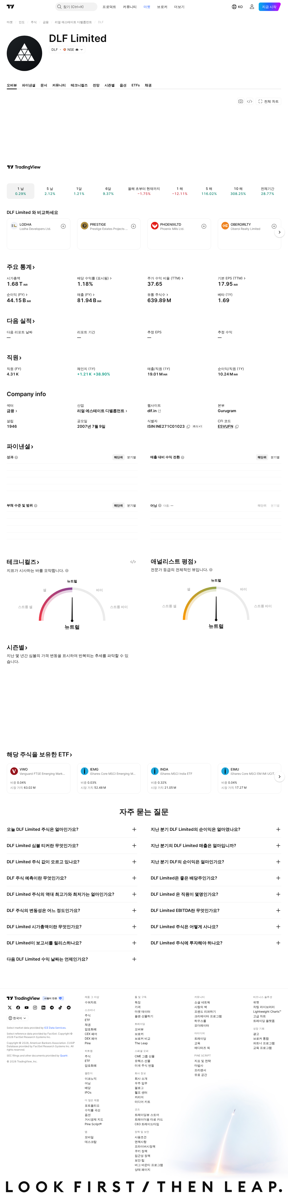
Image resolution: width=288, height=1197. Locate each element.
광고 (256, 1034)
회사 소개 (141, 1078)
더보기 (179, 7)
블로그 (139, 1088)
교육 (197, 1043)
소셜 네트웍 (202, 1002)
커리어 (139, 1097)
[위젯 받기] (249, 101)
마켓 (147, 7)
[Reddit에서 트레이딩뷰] (69, 1008)
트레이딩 (200, 1038)
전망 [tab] (96, 85)
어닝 (88, 1083)
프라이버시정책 (145, 1146)
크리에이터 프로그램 (208, 1016)
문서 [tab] (43, 85)
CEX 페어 (91, 1034)
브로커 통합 (261, 1038)
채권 (88, 1024)
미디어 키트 (142, 1101)
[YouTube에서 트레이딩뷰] (27, 1008)
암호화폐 (91, 1029)
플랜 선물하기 (144, 1016)
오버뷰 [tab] (12, 85)
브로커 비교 (142, 1038)
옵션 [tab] (123, 85)
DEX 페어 (91, 1038)
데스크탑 (91, 1141)
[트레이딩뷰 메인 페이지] (10, 7)
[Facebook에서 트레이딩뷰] (18, 1008)
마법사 (198, 1065)
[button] (119, 7)
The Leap (141, 1043)
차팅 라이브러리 (264, 1007)
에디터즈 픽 (202, 1048)
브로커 (162, 7)
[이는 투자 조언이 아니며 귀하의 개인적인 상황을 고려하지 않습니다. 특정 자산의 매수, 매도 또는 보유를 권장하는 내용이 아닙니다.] (67, 570)
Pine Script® (93, 1124)
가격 (138, 1007)
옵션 (88, 1115)
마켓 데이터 (142, 1011)
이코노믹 (91, 1078)
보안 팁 (139, 1160)
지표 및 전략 (202, 1061)
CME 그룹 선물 (145, 1056)
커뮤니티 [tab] (59, 85)
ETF (87, 1020)
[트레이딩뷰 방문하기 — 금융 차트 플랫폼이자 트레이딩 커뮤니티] (24, 167)
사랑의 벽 (200, 1007)
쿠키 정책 (141, 1151)
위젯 (256, 1002)
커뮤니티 (130, 7)
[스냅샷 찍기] (240, 101)
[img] (77, 49)
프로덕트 (109, 7)
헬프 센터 (141, 1092)
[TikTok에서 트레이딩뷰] (60, 1008)
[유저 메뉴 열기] (252, 7)
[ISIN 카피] (188, 427)
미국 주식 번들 (144, 1065)
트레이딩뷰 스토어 (147, 1115)
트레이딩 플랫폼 (264, 1021)
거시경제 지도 (94, 1119)
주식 (88, 1015)
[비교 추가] (63, 226)
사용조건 (141, 1137)
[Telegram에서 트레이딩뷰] (52, 1008)
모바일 (89, 1137)
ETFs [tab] (136, 85)
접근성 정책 (142, 1155)
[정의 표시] (23, 278)
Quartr (63, 1055)
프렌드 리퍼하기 (205, 1011)
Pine (88, 1043)
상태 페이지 (142, 1169)
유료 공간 (200, 1074)
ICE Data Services (55, 1027)
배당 (88, 1088)
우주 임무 (141, 1083)
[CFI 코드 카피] (237, 427)
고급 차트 (259, 1016)
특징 (138, 1002)
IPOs (88, 1092)
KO (240, 7)
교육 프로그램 (262, 1048)
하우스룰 (200, 1021)
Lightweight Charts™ (267, 1011)
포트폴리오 (92, 1105)
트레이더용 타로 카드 (149, 1119)
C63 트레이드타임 (147, 1124)
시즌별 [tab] (110, 85)
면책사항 (141, 1141)
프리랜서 (200, 1070)
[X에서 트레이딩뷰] (10, 1008)
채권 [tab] (148, 85)
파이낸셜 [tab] (28, 85)
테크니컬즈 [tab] (79, 85)
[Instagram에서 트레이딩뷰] (35, 1008)
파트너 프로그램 (264, 1043)
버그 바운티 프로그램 (149, 1165)
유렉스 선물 (142, 1061)
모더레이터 (201, 1025)
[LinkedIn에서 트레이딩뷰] (43, 1008)
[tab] (118, 457)
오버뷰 (139, 1029)
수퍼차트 (91, 1002)
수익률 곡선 (92, 1110)
